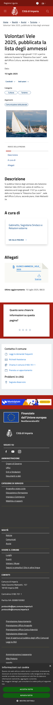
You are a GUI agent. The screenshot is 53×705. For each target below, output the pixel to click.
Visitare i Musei (12, 563)
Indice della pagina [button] (16, 146)
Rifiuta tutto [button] (26, 695)
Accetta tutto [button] (26, 689)
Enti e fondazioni (13, 471)
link (3, 684)
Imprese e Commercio (15, 496)
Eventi (9, 559)
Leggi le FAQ (11, 641)
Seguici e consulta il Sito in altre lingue (23, 567)
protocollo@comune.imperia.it (15, 609)
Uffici (8, 467)
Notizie (9, 535)
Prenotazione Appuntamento (18, 621)
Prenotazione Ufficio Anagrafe (19, 625)
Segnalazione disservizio (16, 633)
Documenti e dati (13, 475)
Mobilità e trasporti (14, 500)
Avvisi (23, 22)
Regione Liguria (10, 3)
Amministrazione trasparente (19, 654)
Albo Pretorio (11, 658)
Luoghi (9, 555)
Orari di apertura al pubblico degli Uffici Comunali (27, 637)
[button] (26, 700)
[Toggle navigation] (5, 11)
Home (5, 22)
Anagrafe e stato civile (15, 488)
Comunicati (11, 539)
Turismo (33, 22)
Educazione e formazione (17, 492)
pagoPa (9, 662)
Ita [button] (43, 3)
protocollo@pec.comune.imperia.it (17, 606)
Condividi (9, 81)
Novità (15, 22)
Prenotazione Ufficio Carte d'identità (22, 629)
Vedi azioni (22, 81)
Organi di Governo (14, 463)
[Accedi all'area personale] (37, 3)
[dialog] (26, 684)
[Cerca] (47, 11)
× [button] (50, 666)
